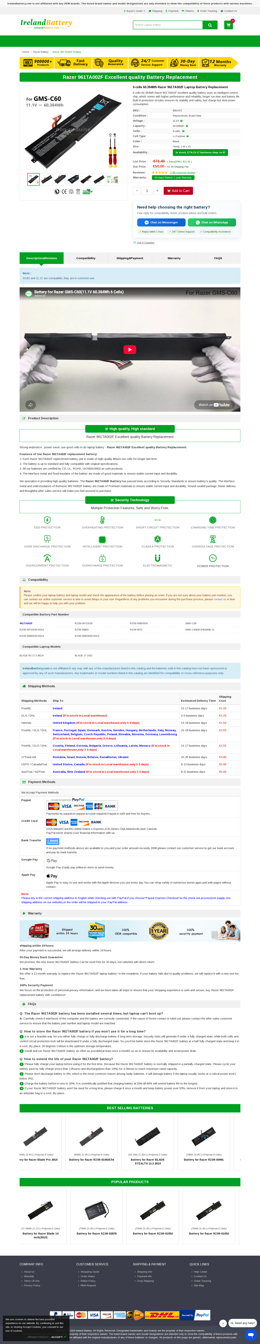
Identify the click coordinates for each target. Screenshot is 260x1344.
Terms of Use (31, 1280)
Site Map (199, 1285)
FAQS (218, 258)
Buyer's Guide (135, 11)
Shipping (157, 11)
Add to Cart (181, 191)
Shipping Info (144, 1271)
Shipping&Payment (129, 258)
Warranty (174, 258)
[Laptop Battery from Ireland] (46, 28)
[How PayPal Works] (195, 1315)
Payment (173, 11)
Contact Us (230, 11)
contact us (220, 599)
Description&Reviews (41, 258)
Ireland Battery (84, 1330)
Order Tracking (208, 11)
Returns (190, 11)
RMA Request (88, 1285)
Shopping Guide (90, 1271)
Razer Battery (41, 51)
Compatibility (85, 258)
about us (29, 1271)
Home (25, 51)
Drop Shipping (145, 1280)
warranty (29, 1276)
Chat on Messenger (164, 222)
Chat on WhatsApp (214, 222)
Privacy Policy (32, 1285)
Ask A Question (145, 242)
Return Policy (88, 1280)
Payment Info (144, 1276)
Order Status (88, 1276)
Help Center (200, 1271)
